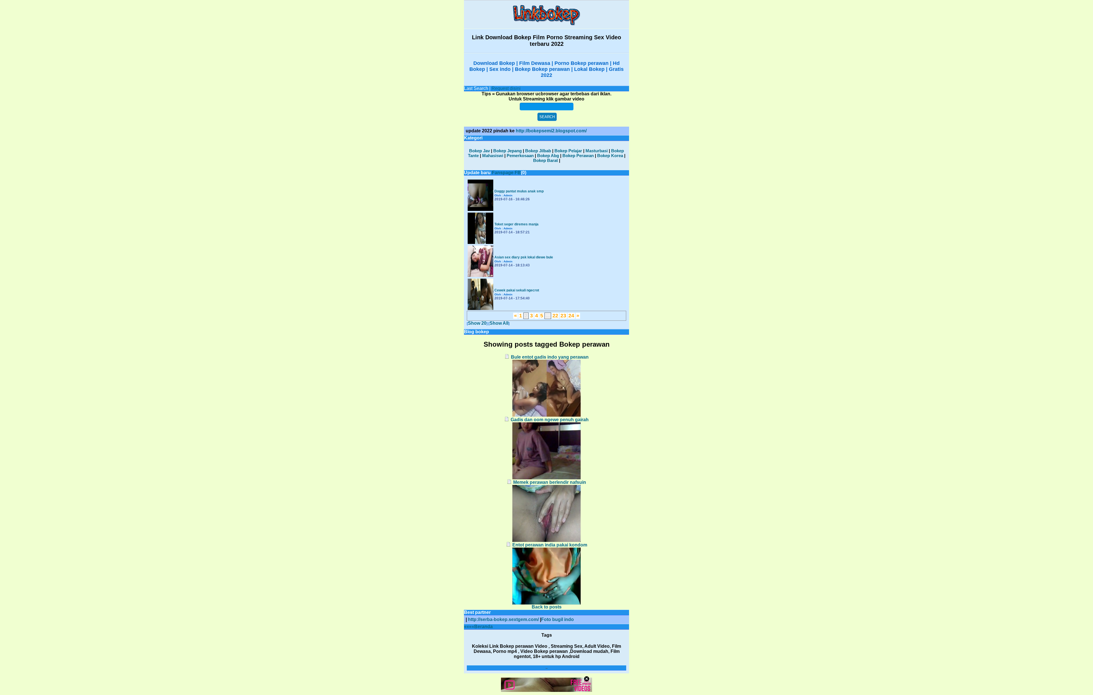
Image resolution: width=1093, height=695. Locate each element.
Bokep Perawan (578, 155)
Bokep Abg (548, 155)
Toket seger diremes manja (516, 224)
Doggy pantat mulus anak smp (519, 191)
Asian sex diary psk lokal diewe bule (523, 257)
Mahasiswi (492, 155)
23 (563, 315)
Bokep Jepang (507, 150)
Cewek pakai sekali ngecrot (516, 290)
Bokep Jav (479, 150)
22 (555, 315)
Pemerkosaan (520, 155)
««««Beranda (478, 626)
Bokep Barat (545, 160)
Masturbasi (596, 150)
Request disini (506, 88)
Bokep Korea (610, 155)
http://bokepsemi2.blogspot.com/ (551, 130)
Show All (499, 323)
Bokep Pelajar (568, 150)
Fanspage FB (506, 172)
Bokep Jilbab (538, 150)
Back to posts (547, 606)
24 (571, 315)
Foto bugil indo (557, 619)
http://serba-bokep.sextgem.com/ (503, 619)
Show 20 (477, 323)
